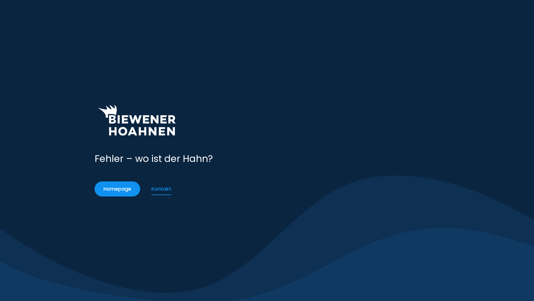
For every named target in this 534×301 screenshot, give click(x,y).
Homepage (117, 188)
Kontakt (161, 188)
